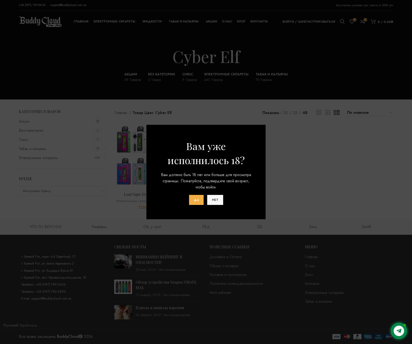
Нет (215, 200)
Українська (28, 325)
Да (196, 200)
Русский (11, 325)
